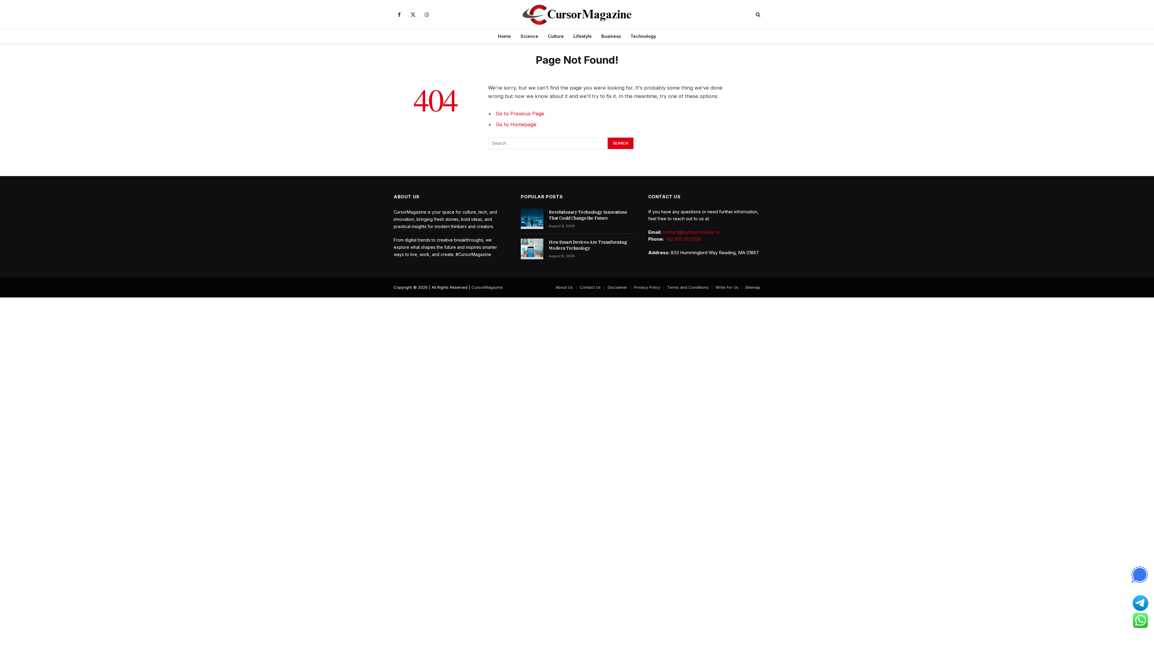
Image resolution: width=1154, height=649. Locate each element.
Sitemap (752, 287)
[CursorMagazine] (577, 14)
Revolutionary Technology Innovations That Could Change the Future (588, 215)
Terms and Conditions (688, 287)
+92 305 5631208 (683, 239)
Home (504, 36)
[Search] (757, 14)
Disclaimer (617, 287)
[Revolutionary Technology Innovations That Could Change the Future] (532, 219)
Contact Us (590, 287)
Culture (556, 36)
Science (529, 36)
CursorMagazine (487, 287)
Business (611, 36)
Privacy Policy (647, 287)
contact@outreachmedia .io (691, 232)
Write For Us (727, 287)
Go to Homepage (516, 124)
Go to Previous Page (520, 114)
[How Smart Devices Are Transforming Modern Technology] (532, 249)
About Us (564, 287)
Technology (643, 36)
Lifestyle (582, 36)
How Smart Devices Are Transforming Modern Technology (588, 245)
